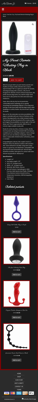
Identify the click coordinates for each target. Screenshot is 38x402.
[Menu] (3, 9)
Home (4, 14)
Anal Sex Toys (10, 14)
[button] (33, 24)
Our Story (19, 380)
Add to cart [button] (16, 232)
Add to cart (16, 80)
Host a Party (19, 383)
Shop (19, 377)
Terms (19, 390)
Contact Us (19, 386)
